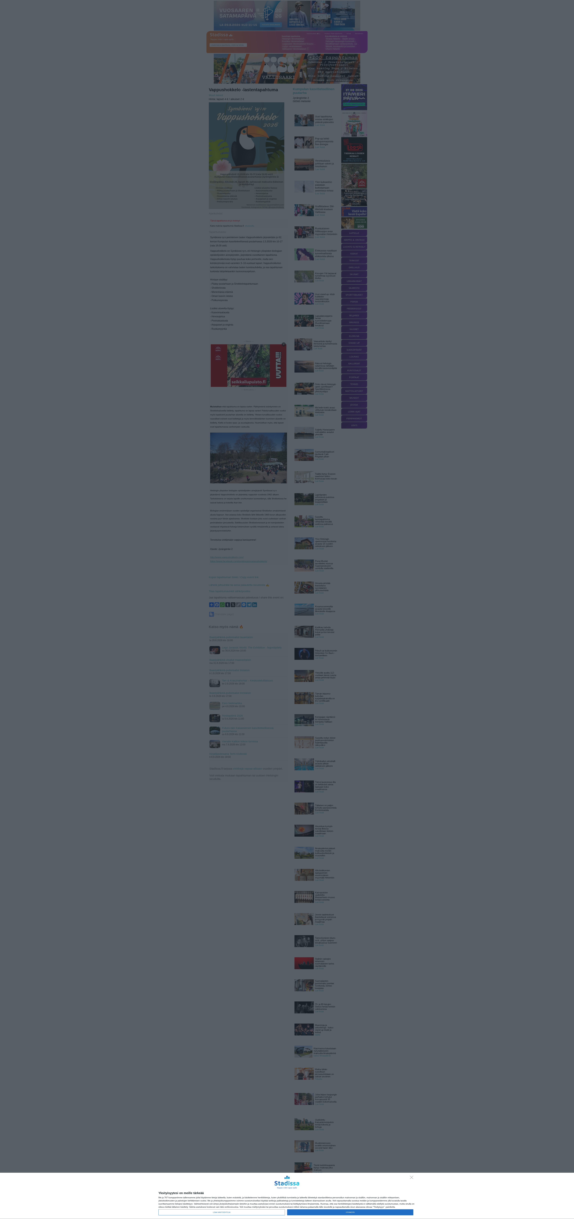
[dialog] (287, 1196)
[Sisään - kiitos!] (412, 1178)
